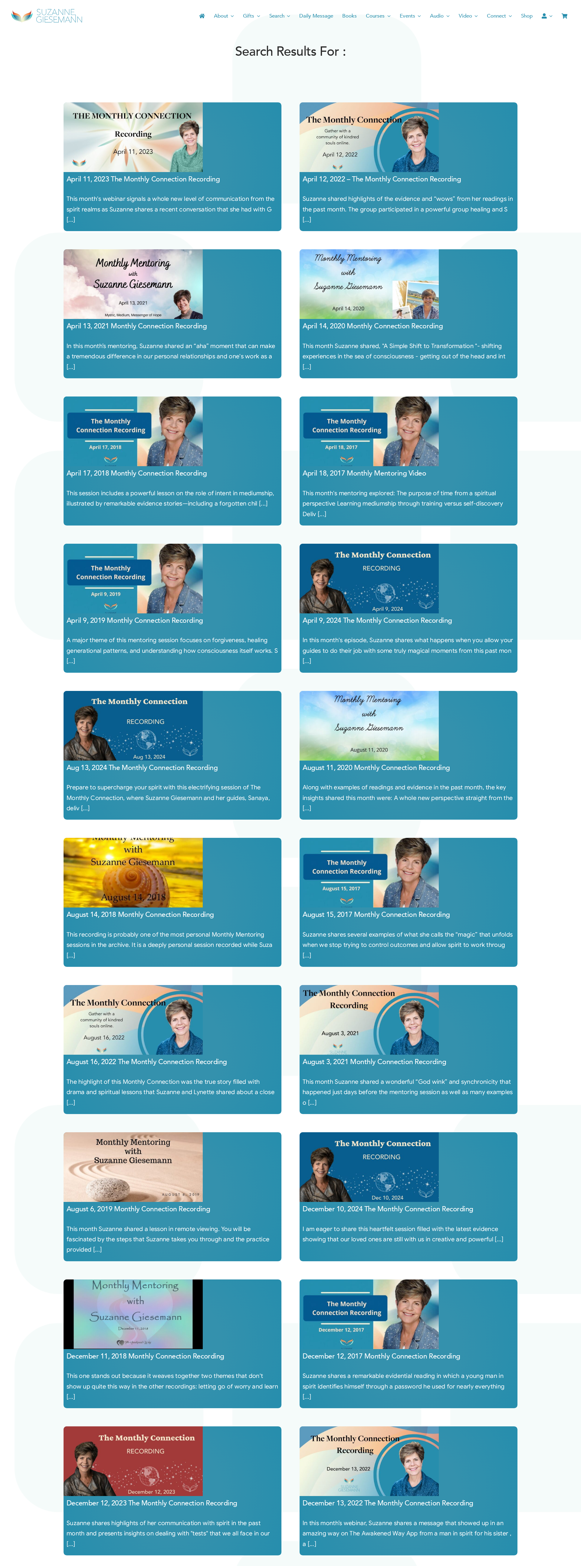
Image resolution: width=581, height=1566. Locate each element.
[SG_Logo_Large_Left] (46, 10)
